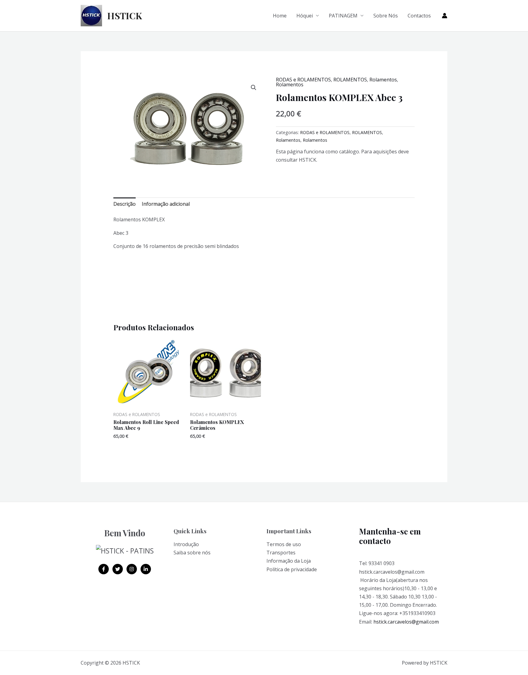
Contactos (419, 15)
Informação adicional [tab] (166, 204)
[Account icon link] (444, 15)
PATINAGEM (343, 15)
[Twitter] (117, 569)
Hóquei (304, 15)
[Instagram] (132, 569)
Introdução (186, 544)
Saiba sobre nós (192, 552)
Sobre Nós (385, 15)
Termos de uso (283, 544)
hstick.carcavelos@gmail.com (406, 621)
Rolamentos (383, 79)
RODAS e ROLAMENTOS (303, 79)
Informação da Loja (288, 560)
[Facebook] (103, 569)
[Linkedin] (146, 569)
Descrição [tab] (124, 204)
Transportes (280, 552)
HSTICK (124, 15)
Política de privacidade (291, 569)
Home (280, 15)
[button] (253, 87)
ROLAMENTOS (350, 79)
